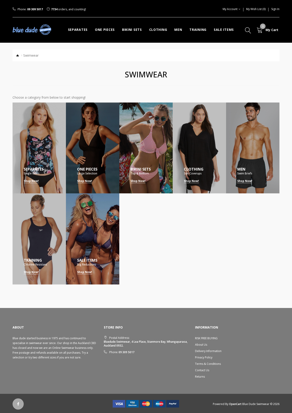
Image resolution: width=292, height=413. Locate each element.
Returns (200, 377)
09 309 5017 (35, 9)
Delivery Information (208, 351)
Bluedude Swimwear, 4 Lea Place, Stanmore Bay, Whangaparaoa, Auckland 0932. (146, 343)
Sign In (275, 9)
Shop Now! (31, 181)
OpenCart (235, 404)
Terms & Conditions (208, 364)
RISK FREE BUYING (206, 338)
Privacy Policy (203, 357)
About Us (201, 345)
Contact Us (202, 370)
